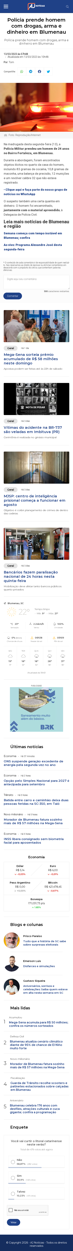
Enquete (19, 1127)
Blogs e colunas (26, 924)
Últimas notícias (26, 746)
